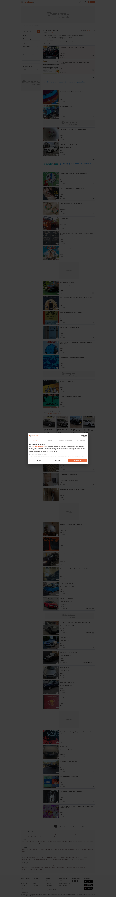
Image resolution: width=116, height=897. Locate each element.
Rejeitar (39, 460)
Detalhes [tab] (50, 440)
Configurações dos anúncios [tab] (65, 440)
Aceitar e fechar (77, 460)
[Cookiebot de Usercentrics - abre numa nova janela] (81, 436)
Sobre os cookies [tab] (81, 440)
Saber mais (57, 460)
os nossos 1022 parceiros (38, 446)
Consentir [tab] (35, 440)
